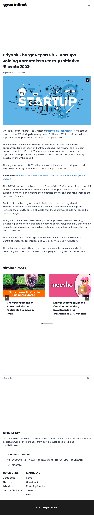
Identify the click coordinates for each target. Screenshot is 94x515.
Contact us (9, 478)
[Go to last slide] (7, 297)
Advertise (8, 486)
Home (29, 478)
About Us (7, 482)
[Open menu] (89, 5)
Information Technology (59, 130)
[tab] (42, 323)
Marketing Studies (35, 486)
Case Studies (33, 482)
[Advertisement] (47, 28)
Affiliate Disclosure (13, 490)
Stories (29, 490)
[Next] (87, 297)
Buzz (28, 494)
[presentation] (24, 285)
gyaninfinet (10, 73)
